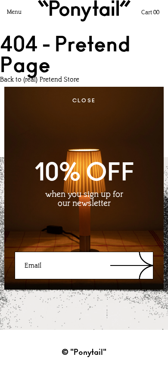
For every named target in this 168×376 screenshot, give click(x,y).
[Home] (84, 11)
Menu (14, 12)
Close (84, 100)
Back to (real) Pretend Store (39, 79)
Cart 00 (150, 12)
